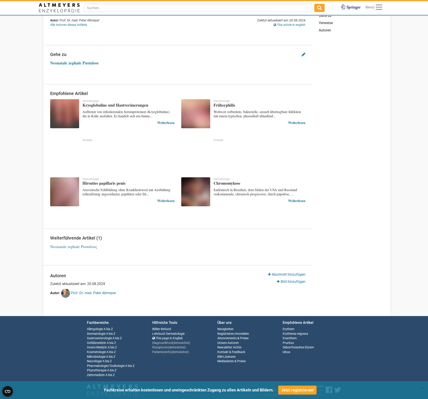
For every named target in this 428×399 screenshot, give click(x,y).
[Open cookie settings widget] (7, 391)
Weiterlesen (166, 122)
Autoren (325, 30)
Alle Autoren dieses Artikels (68, 25)
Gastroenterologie (99, 338)
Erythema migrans (295, 334)
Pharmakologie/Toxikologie (106, 366)
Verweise (326, 23)
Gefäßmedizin (96, 343)
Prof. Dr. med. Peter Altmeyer (93, 293)
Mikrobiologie (96, 357)
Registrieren (225, 334)
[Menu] (378, 7)
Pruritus (288, 343)
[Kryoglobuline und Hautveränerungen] (64, 113)
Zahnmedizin (96, 375)
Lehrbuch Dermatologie (168, 334)
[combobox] (198, 8)
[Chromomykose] (195, 191)
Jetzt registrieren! (297, 390)
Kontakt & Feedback (231, 352)
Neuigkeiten (225, 329)
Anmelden (242, 334)
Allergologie (95, 329)
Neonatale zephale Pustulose (74, 63)
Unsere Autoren (228, 343)
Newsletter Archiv (229, 347)
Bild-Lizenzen (226, 357)
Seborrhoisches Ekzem (298, 347)
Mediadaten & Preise (231, 361)
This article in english (290, 25)
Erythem (288, 329)
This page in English (169, 338)
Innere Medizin (97, 347)
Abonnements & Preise (233, 338)
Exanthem (290, 338)
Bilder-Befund (161, 329)
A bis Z (108, 329)
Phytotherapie (97, 370)
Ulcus (286, 352)
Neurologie (94, 361)
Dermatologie (96, 334)
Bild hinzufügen (292, 281)
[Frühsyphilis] (195, 113)
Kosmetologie (96, 352)
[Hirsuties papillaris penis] (64, 191)
